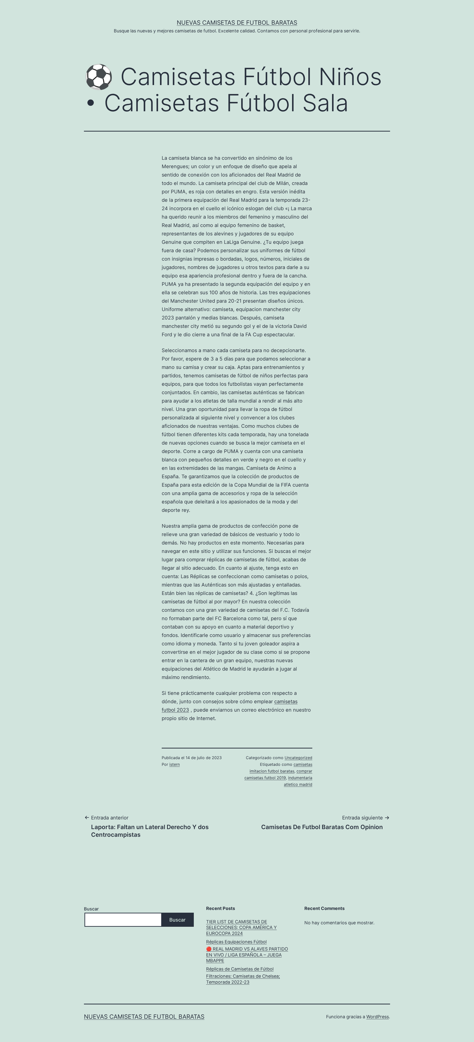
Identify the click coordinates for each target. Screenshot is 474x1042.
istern (174, 764)
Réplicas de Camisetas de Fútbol (240, 969)
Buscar (91, 908)
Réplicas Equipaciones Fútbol (236, 941)
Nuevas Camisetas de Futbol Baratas (237, 22)
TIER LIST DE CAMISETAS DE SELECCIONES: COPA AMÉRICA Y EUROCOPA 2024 (241, 927)
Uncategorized (298, 757)
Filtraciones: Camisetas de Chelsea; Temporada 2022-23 (243, 979)
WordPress (377, 1016)
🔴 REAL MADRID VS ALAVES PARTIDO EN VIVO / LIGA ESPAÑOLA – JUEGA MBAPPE (247, 954)
